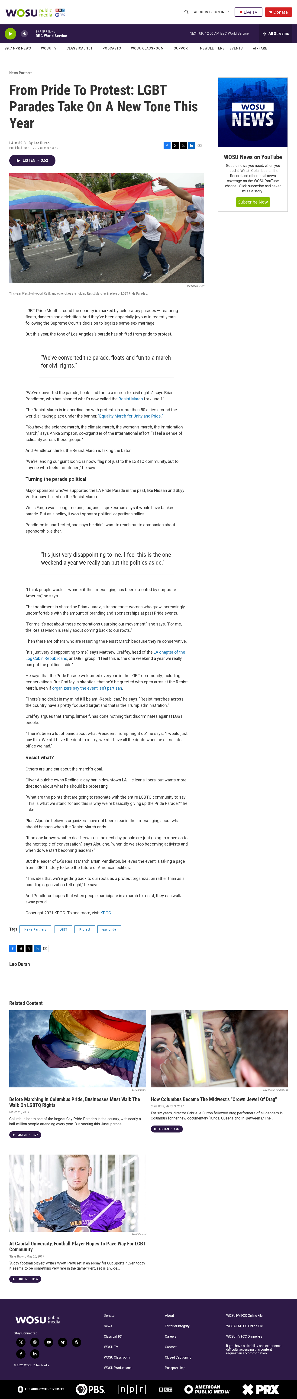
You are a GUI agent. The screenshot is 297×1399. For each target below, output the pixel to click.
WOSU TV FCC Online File (244, 1336)
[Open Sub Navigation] (228, 12)
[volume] (24, 34)
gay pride (109, 929)
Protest (84, 929)
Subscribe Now (253, 202)
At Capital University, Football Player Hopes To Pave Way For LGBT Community (77, 1246)
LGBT (63, 929)
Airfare (260, 48)
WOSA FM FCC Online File (244, 1326)
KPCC (105, 912)
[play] (10, 33)
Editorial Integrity (177, 1326)
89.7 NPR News (18, 48)
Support (182, 48)
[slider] (31, 33)
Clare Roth (157, 1106)
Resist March (131, 398)
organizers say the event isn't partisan (87, 688)
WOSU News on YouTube (253, 157)
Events (236, 48)
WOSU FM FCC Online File (244, 1315)
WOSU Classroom (147, 48)
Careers (171, 1336)
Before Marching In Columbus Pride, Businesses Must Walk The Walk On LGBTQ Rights (74, 1102)
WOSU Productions (118, 1368)
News (108, 1326)
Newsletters (212, 48)
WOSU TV (49, 48)
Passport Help (175, 1368)
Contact (171, 1347)
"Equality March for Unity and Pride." (130, 416)
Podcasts (112, 48)
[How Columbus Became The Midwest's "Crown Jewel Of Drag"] (219, 1048)
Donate (280, 12)
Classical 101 (80, 48)
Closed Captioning (178, 1357)
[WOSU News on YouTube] (252, 112)
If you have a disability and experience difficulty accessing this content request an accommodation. (253, 1349)
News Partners (20, 72)
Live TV (250, 12)
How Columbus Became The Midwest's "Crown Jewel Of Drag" (214, 1099)
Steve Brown (17, 1256)
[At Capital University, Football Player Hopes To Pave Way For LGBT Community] (77, 1193)
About (169, 1315)
